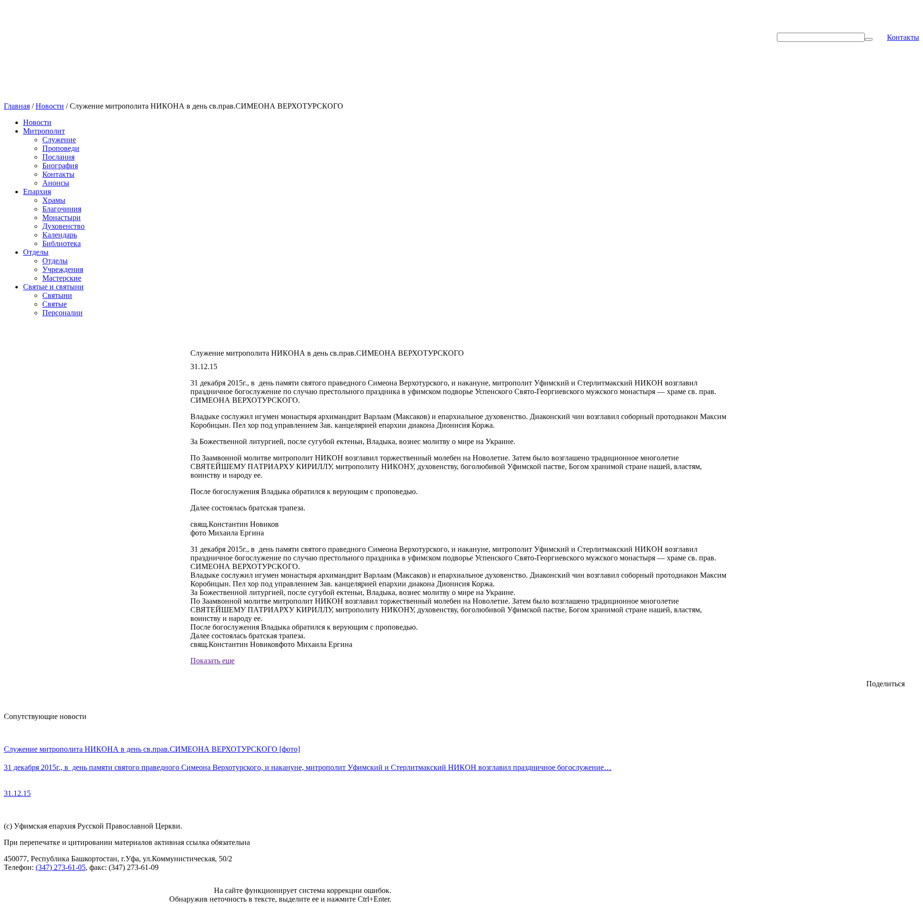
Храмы (53, 200)
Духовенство (63, 226)
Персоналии (62, 313)
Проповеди (60, 148)
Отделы (36, 252)
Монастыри (61, 217)
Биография (60, 165)
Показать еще (212, 661)
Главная (17, 106)
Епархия (37, 191)
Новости (50, 106)
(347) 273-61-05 (61, 867)
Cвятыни (57, 295)
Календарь (59, 235)
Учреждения (62, 269)
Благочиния (61, 209)
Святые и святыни (53, 287)
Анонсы (55, 183)
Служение (59, 140)
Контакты (903, 37)
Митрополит (44, 131)
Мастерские (61, 278)
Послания (58, 157)
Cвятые (54, 304)
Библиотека (61, 243)
